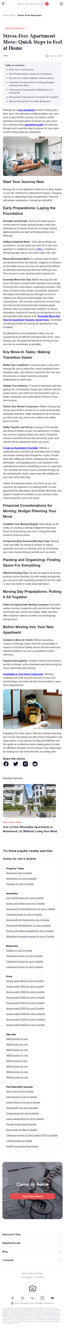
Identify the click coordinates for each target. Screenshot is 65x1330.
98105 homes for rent (17, 1044)
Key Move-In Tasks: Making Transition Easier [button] (31, 78)
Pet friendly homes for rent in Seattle (25, 898)
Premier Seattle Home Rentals (21, 1124)
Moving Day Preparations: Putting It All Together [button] (34, 97)
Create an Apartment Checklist (20, 448)
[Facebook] (13, 1298)
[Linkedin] (32, 1298)
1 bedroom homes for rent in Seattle (24, 956)
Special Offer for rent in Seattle (22, 1107)
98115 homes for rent (16, 1060)
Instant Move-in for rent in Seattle (23, 1102)
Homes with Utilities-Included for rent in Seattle (30, 931)
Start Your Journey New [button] (21, 69)
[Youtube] (52, 1298)
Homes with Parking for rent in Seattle (25, 903)
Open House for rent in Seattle (21, 1096)
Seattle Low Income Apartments (22, 1146)
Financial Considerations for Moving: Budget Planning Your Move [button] (32, 84)
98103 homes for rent (17, 1038)
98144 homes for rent (17, 1077)
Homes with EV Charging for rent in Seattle (27, 920)
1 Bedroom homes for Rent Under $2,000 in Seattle (32, 1135)
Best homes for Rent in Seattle (21, 1129)
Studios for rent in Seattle (19, 950)
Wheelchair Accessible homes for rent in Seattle (30, 936)
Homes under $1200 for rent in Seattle (25, 997)
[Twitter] (22, 1298)
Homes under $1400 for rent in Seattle (25, 1003)
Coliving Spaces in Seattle (19, 1140)
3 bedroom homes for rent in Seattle (24, 967)
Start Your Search (32, 1196)
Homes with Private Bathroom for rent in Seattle (30, 909)
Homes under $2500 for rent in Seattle (25, 1019)
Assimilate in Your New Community (23, 674)
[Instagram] (42, 1298)
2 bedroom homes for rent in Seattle (24, 961)
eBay (39, 249)
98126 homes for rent (17, 1071)
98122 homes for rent (17, 1066)
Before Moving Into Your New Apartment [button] (30, 101)
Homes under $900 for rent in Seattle (25, 986)
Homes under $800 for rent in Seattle (25, 981)
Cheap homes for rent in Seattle (22, 1113)
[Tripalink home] (3, 3)
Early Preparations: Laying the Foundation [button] (30, 73)
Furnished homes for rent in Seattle (24, 914)
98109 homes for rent (17, 1055)
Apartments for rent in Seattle (21, 878)
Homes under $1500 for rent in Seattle (25, 1008)
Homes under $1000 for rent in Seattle (25, 992)
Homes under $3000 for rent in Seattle (25, 1024)
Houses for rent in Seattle (19, 873)
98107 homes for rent (17, 1049)
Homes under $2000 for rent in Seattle (25, 1013)
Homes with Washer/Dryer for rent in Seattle (28, 925)
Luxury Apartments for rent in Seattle (25, 1118)
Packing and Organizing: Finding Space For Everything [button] (31, 91)
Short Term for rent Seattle (20, 1091)
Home (6, 15)
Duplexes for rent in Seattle (20, 884)
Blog (13, 15)
